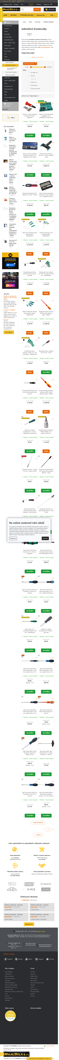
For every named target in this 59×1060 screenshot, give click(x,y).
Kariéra (32, 987)
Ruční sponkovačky (8, 89)
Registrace (46, 4)
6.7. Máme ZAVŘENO (9, 310)
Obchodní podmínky (10, 983)
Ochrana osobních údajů (11, 985)
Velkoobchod (8, 974)
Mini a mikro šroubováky (11, 72)
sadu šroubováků (45, 47)
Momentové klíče (8, 25)
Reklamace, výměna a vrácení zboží (14, 991)
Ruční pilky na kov (8, 86)
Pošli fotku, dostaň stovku (37, 983)
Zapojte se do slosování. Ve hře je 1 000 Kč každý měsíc (10, 297)
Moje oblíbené (8, 972)
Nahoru (39, 835)
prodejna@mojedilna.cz (44, 937)
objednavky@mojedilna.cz (43, 935)
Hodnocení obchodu (29, 896)
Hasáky (6, 100)
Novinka (33, 79)
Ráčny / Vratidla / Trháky (9, 42)
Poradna (32, 985)
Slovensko (7, 980)
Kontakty (16, 4)
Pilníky (5, 83)
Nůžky (5, 92)
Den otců (6, 319)
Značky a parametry (29, 63)
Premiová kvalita (35, 88)
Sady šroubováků (10, 62)
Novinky (7, 996)
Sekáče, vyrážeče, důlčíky (9, 80)
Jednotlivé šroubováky (11, 65)
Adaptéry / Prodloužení (9, 48)
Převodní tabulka (34, 991)
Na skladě (34, 72)
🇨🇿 (51, 4)
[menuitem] (5, 15)
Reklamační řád (9, 989)
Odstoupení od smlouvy (11, 987)
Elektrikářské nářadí (8, 40)
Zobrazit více (29, 924)
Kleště (5, 57)
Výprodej (34, 82)
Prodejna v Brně (8, 4)
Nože (5, 94)
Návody (32, 996)
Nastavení (13, 538)
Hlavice (6, 31)
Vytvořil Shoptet (50, 1046)
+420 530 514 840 (32, 935)
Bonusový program (31, 4)
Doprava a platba (9, 976)
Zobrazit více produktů (37, 57)
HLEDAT (37, 9)
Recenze (32, 994)
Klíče (5, 54)
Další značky (46, 889)
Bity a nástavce (7, 51)
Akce (33, 75)
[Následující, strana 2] (48, 829)
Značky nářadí (33, 976)
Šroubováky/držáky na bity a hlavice (12, 68)
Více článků (8, 332)
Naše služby (33, 980)
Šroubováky (7, 59)
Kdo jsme (32, 974)
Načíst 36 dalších (38, 822)
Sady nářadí (7, 34)
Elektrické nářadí (8, 37)
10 (52, 829)
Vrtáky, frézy (7, 77)
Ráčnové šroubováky (10, 75)
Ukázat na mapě (41, 931)
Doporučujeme (34, 85)
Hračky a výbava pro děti (9, 97)
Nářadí (9, 23)
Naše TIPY (5, 109)
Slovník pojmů (34, 989)
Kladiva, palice (7, 45)
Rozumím (45, 538)
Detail (30, 254)
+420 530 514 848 (32, 937)
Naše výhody (33, 978)
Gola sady (6, 28)
